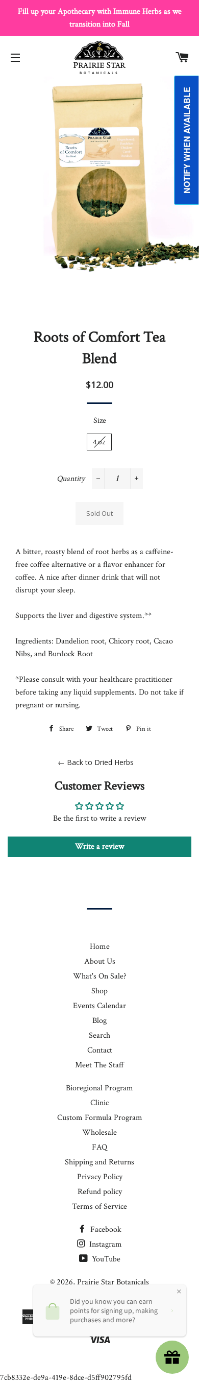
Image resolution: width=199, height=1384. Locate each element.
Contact (99, 1050)
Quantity (71, 478)
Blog (99, 1020)
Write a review (99, 846)
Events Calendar (99, 1005)
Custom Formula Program (99, 1117)
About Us (99, 961)
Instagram (104, 1244)
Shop (99, 991)
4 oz (99, 441)
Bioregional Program (99, 1088)
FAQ (99, 1147)
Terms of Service (99, 1206)
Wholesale (99, 1132)
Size (99, 420)
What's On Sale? (100, 976)
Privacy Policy (99, 1177)
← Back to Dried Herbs (96, 762)
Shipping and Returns (99, 1162)
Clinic (99, 1102)
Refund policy (100, 1191)
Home (100, 946)
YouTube (105, 1259)
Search (99, 1035)
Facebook (104, 1229)
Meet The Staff (99, 1065)
